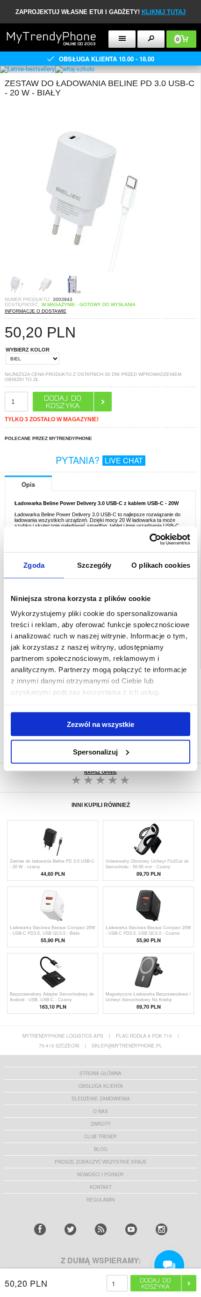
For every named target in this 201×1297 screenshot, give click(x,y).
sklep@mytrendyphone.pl (127, 1045)
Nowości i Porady (100, 1174)
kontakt (101, 1187)
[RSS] (101, 1229)
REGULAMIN (100, 1199)
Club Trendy (100, 1136)
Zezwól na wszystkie (100, 724)
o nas (100, 1111)
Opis (28, 484)
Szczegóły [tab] (94, 565)
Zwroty (101, 1124)
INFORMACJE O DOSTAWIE (35, 311)
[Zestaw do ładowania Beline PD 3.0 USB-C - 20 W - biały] (89, 269)
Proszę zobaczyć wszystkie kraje (101, 1161)
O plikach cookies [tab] (160, 565)
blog (101, 1149)
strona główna (100, 1073)
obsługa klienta (101, 1086)
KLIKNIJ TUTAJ (164, 11)
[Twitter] (70, 1229)
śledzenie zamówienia (101, 1098)
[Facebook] (40, 1229)
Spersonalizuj (95, 751)
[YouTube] (131, 1229)
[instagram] (161, 1229)
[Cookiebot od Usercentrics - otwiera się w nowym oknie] (149, 539)
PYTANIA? (99, 460)
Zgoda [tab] (33, 565)
